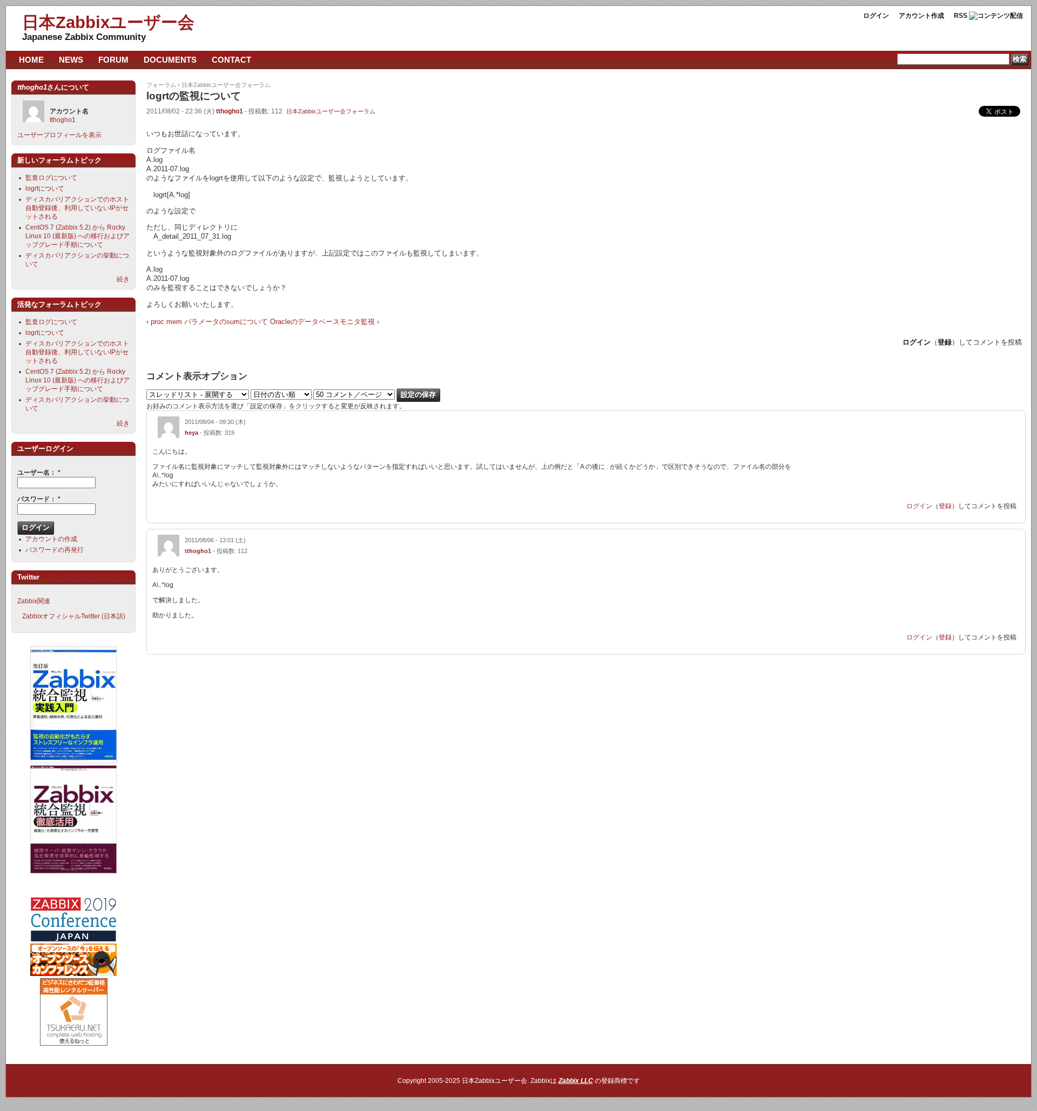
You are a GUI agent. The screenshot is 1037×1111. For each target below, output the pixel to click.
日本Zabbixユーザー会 (108, 22)
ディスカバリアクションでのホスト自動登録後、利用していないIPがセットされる (77, 208)
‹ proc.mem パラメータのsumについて (207, 322)
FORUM (113, 59)
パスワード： (38, 499)
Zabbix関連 (33, 601)
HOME (31, 59)
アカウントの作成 (51, 539)
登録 (945, 342)
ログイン (876, 15)
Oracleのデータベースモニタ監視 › (324, 322)
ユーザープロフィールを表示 (59, 135)
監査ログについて (51, 177)
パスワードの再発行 (54, 550)
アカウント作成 (921, 15)
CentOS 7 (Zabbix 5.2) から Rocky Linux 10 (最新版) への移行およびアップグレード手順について (77, 236)
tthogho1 (229, 111)
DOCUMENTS (170, 59)
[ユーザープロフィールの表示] (168, 436)
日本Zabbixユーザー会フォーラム (226, 85)
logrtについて (44, 188)
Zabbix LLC (575, 1081)
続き (123, 279)
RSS (960, 15)
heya (191, 432)
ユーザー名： (38, 472)
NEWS (71, 59)
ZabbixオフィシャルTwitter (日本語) (73, 616)
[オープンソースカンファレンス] (73, 974)
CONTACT (231, 59)
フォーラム (161, 85)
